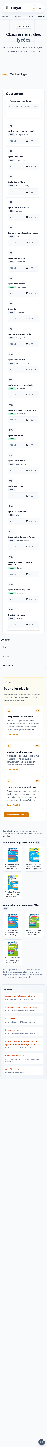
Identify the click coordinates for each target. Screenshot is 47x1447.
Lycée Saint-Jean (15, 486)
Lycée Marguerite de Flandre (21, 385)
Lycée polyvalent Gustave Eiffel (22, 410)
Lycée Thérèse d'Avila (17, 511)
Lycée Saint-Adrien (16, 360)
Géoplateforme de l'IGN (15, 1055)
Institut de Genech (16, 615)
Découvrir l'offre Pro (15, 814)
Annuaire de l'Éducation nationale (20, 996)
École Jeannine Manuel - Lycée (21, 131)
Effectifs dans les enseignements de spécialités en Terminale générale (21, 1043)
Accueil (5, 16)
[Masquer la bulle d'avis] (44, 1439)
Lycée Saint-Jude (15, 156)
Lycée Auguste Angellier (19, 590)
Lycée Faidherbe (15, 435)
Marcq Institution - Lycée (19, 334)
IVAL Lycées (10, 1018)
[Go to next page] (14, 114)
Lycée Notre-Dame (16, 461)
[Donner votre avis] (41, 1442)
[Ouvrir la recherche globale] (33, 7)
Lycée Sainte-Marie (16, 182)
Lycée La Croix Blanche (18, 207)
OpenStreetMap (12, 1069)
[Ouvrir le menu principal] (40, 7)
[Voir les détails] (35, 141)
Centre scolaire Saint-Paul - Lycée (23, 233)
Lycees (31, 16)
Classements (18, 16)
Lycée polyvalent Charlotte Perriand (20, 563)
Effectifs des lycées (13, 1030)
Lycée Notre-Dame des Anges (21, 537)
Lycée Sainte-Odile (16, 258)
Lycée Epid (13, 309)
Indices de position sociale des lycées (21, 1007)
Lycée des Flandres (16, 284)
